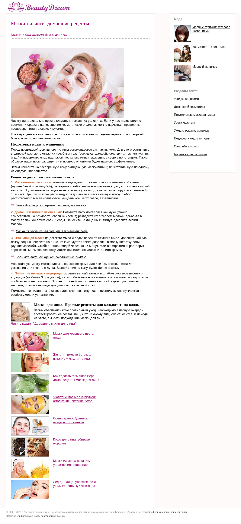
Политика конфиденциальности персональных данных (35, 516)
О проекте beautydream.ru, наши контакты (164, 512)
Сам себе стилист (186, 146)
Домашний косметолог (189, 106)
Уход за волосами (186, 98)
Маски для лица (56, 34)
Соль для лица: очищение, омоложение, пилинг (51, 257)
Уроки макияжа (184, 122)
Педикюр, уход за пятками (192, 138)
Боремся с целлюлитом (190, 154)
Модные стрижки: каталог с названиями (211, 29)
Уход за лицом (34, 34)
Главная (16, 34)
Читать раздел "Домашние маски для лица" (43, 323)
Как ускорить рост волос (209, 46)
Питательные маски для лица (194, 114)
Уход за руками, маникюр (191, 130)
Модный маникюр (204, 66)
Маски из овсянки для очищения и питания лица (52, 231)
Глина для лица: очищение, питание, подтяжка (51, 205)
